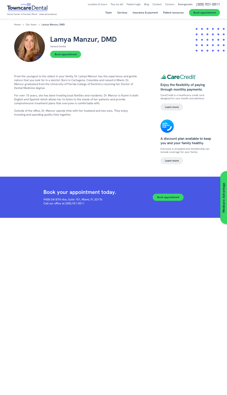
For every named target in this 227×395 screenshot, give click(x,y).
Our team (31, 24)
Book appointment (66, 54)
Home (17, 24)
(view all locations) (48, 14)
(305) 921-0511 (74, 203)
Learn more (172, 107)
